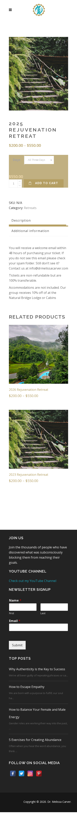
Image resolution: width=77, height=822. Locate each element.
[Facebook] (13, 773)
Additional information (30, 231)
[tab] (38, 220)
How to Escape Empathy (26, 687)
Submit (17, 645)
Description (21, 220)
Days (16, 160)
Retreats (30, 208)
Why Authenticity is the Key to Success (37, 669)
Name (15, 600)
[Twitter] (21, 773)
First (11, 613)
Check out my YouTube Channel (32, 581)
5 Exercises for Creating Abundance (35, 740)
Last (42, 613)
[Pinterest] (39, 773)
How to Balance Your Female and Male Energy (37, 713)
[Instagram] (30, 773)
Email (14, 621)
